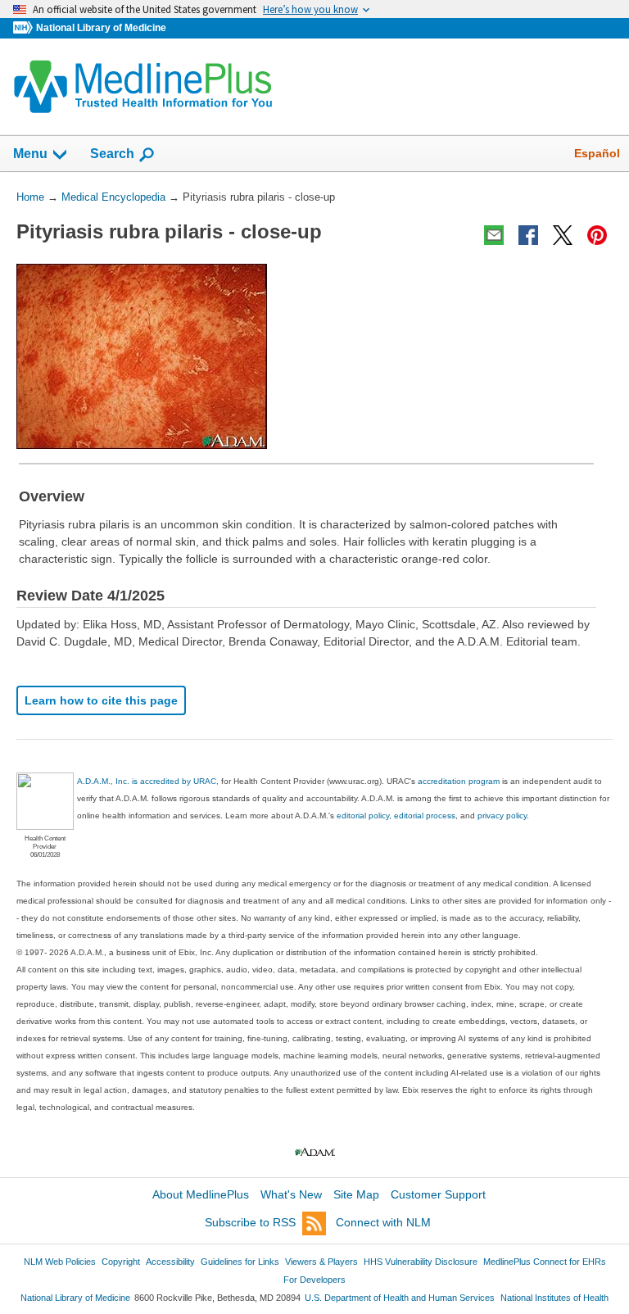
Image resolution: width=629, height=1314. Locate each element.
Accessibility (170, 1261)
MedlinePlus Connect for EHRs (544, 1261)
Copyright (121, 1261)
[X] (562, 235)
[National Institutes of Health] (24, 28)
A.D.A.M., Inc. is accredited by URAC (146, 781)
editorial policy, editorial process (396, 815)
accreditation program (459, 781)
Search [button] (112, 153)
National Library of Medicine (101, 28)
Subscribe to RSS (250, 1222)
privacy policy (502, 815)
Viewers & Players (321, 1261)
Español (597, 153)
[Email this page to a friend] (493, 235)
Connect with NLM (383, 1222)
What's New (291, 1194)
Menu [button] (30, 154)
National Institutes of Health (554, 1298)
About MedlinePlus (200, 1194)
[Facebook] (528, 235)
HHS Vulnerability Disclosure (420, 1261)
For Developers (314, 1280)
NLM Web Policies (60, 1261)
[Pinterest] (597, 235)
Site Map (356, 1194)
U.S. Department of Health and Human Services (400, 1298)
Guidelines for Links (240, 1261)
